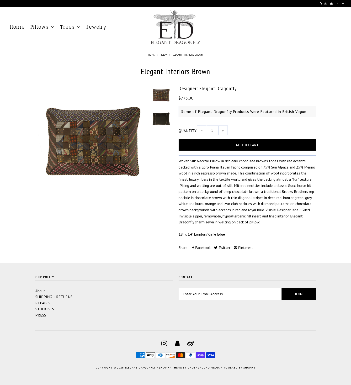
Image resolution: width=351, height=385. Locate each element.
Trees (67, 27)
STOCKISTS (44, 308)
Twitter (224, 247)
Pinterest (245, 247)
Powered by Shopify (239, 367)
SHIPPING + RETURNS (53, 296)
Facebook (202, 247)
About (40, 290)
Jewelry (96, 27)
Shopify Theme (170, 367)
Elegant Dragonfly (140, 367)
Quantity (188, 130)
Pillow (163, 54)
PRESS (40, 315)
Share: (183, 247)
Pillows (39, 27)
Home (17, 27)
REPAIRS (42, 303)
